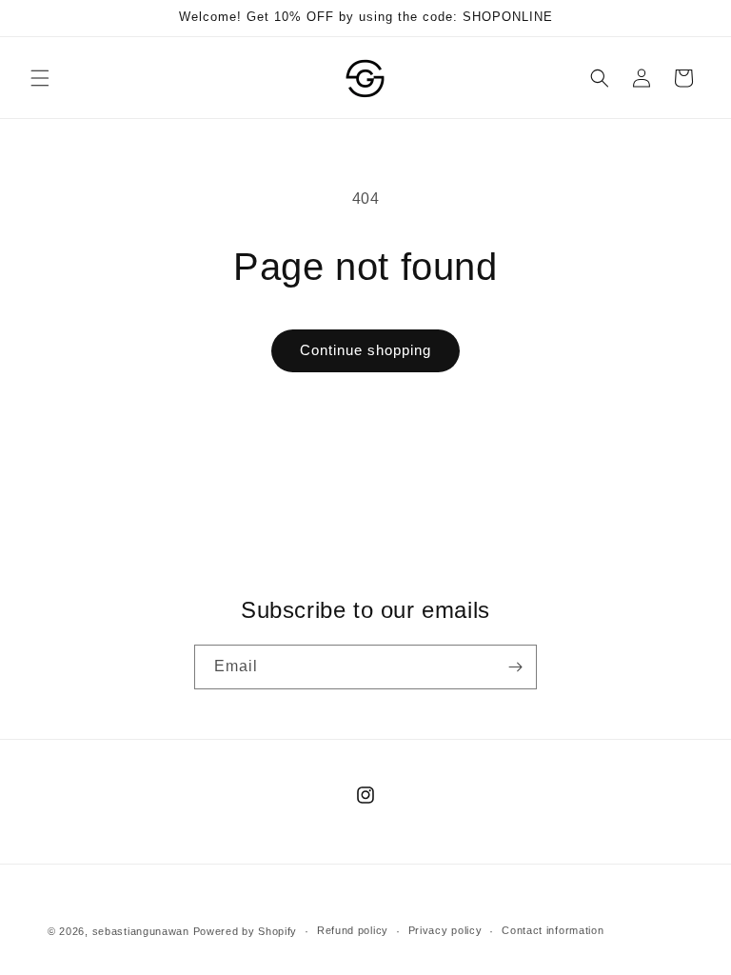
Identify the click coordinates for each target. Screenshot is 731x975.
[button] (40, 78)
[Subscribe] (515, 667)
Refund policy (352, 930)
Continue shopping (365, 350)
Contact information (552, 930)
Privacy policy (445, 930)
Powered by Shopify (245, 931)
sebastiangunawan (140, 931)
